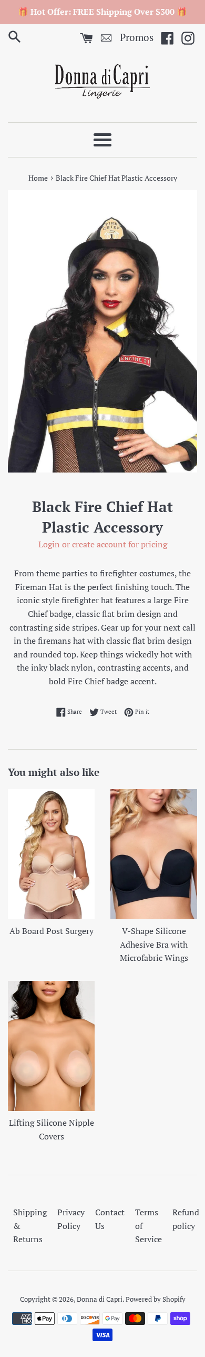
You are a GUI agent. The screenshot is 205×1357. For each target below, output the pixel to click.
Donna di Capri (99, 1299)
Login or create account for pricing (102, 544)
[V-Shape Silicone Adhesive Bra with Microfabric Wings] (153, 854)
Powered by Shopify (156, 1299)
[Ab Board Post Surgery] (51, 854)
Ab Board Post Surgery (51, 931)
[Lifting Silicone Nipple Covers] (51, 1046)
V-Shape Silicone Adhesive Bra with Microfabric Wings (154, 944)
